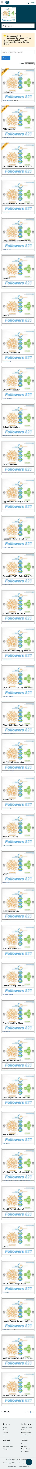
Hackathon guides (26, 1435)
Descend (32, 26)
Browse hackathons (26, 1427)
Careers (5, 1430)
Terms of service (23, 1466)
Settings (5, 1449)
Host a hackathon (26, 1432)
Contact (5, 1432)
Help (4, 1435)
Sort (22, 63)
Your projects (7, 1444)
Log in (33, 2)
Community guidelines (9, 1463)
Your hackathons (8, 1446)
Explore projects (25, 1430)
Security (21, 1463)
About (5, 1427)
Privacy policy (12, 1466)
